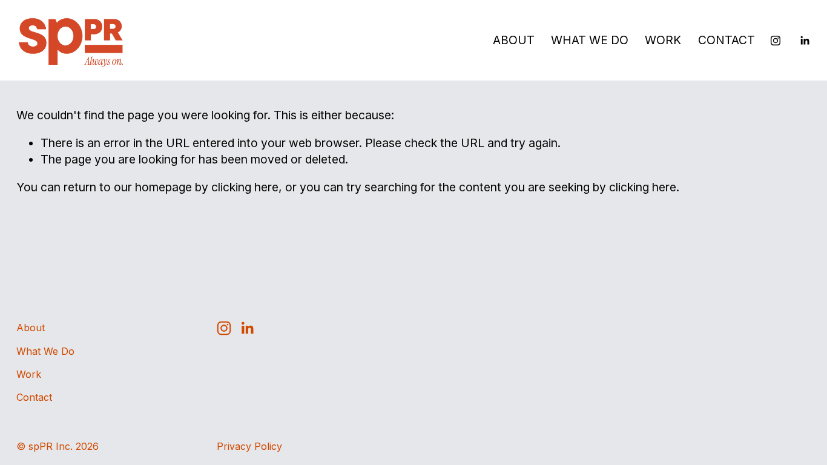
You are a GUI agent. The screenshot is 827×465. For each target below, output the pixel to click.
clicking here (244, 187)
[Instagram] (775, 41)
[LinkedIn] (805, 41)
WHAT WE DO (589, 40)
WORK (663, 40)
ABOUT (514, 40)
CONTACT (726, 40)
